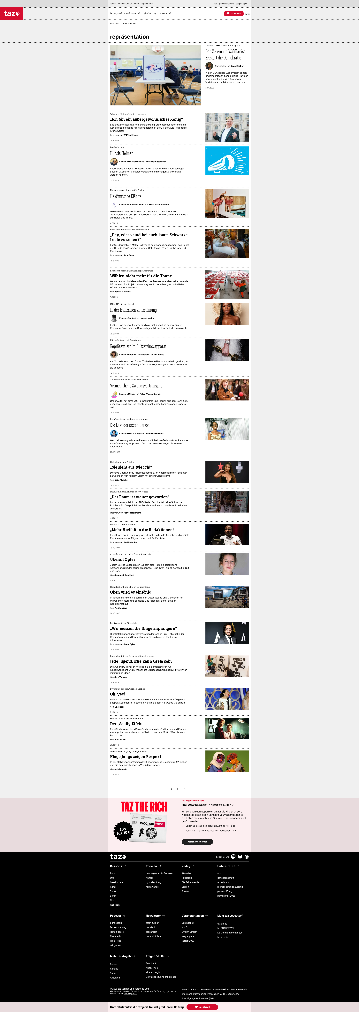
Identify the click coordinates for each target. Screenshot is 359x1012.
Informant (187, 994)
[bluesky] (240, 858)
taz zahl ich (223, 882)
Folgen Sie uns (222, 857)
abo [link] (215, 3)
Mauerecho (116, 936)
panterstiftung (224, 891)
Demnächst (188, 922)
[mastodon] (233, 858)
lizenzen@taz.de (130, 993)
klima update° (117, 931)
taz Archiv (222, 937)
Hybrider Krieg (153, 882)
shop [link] (136, 3)
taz (118, 856)
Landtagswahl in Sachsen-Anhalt (159, 875)
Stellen (185, 886)
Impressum (213, 994)
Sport (113, 891)
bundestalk (116, 922)
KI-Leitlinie (241, 989)
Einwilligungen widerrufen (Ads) (198, 998)
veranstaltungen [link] (125, 3)
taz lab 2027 (188, 940)
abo (219, 873)
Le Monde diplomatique (229, 932)
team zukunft (152, 922)
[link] (126, 13)
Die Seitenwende (190, 882)
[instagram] (246, 858)
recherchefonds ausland (230, 886)
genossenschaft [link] (226, 3)
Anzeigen (115, 977)
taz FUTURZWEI (225, 928)
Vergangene (188, 936)
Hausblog (187, 877)
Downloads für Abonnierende (161, 976)
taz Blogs (222, 923)
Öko (112, 877)
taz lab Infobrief (154, 936)
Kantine (114, 968)
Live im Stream (189, 931)
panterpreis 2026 (226, 895)
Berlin (113, 895)
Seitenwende (233, 994)
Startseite (114, 24)
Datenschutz (200, 994)
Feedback (151, 963)
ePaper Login (153, 972)
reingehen (115, 945)
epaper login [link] (241, 3)
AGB (222, 994)
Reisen (113, 964)
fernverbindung (118, 927)
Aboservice (152, 967)
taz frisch (150, 927)
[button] (247, 13)
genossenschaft (225, 877)
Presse (185, 891)
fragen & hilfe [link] (147, 3)
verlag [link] (113, 3)
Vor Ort (185, 927)
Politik (113, 873)
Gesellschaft (116, 882)
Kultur (113, 886)
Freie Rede (115, 940)
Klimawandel (152, 886)
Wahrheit (114, 904)
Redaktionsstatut (202, 989)
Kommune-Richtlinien (224, 989)
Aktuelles (186, 873)
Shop (113, 973)
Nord (112, 900)
